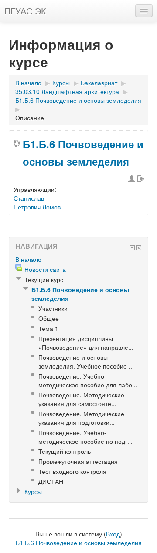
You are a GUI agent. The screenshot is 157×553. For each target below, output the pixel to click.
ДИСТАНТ (52, 481)
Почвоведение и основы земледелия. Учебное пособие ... (86, 361)
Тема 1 (48, 328)
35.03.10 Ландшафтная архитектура (67, 91)
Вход (113, 533)
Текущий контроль (64, 451)
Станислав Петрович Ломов (37, 202)
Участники (53, 308)
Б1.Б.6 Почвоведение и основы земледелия (78, 100)
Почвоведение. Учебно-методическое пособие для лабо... (87, 380)
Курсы (61, 82)
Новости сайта (45, 269)
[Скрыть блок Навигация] (132, 247)
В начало (28, 82)
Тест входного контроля (72, 471)
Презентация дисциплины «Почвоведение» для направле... (85, 342)
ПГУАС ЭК (25, 10)
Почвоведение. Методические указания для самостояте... (81, 399)
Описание (29, 117)
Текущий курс (43, 279)
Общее (48, 318)
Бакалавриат (99, 82)
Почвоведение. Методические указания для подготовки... (81, 418)
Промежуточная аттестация (78, 461)
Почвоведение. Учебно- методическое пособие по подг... (85, 436)
